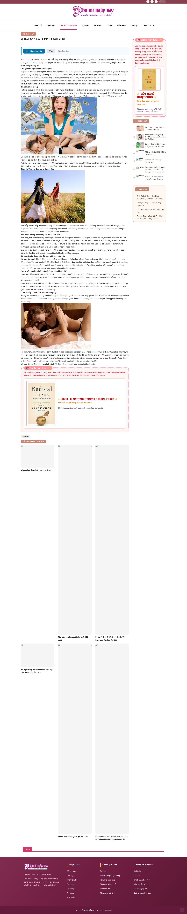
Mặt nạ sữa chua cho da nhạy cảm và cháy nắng (154, 178)
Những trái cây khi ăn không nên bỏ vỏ (155, 153)
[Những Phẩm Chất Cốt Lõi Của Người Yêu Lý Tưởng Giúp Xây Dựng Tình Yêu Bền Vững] (112, 739)
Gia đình (109, 26)
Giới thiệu (137, 871)
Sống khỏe (122, 26)
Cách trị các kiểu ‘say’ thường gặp (153, 161)
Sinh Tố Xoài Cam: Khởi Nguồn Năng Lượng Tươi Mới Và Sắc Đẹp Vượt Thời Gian (149, 197)
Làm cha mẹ (105, 888)
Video (28, 849)
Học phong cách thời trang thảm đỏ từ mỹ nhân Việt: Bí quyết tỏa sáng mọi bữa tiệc (155, 169)
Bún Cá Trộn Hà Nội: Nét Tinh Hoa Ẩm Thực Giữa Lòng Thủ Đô (149, 217)
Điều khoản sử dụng (142, 884)
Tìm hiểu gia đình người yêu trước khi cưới (73, 638)
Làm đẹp (134, 26)
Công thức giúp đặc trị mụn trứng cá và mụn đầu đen (155, 145)
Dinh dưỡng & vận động (110, 875)
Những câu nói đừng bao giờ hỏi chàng (73, 836)
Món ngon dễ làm (107, 893)
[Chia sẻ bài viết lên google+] (128, 42)
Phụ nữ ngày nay (89, 910)
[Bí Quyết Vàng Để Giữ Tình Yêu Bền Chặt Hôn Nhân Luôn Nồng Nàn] (37, 655)
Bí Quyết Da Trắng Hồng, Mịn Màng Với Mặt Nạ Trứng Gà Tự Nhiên (155, 136)
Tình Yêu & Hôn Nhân (68, 26)
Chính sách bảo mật (142, 880)
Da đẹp (103, 871)
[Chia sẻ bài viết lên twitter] (125, 42)
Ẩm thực (98, 26)
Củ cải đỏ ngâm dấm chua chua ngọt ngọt (150, 210)
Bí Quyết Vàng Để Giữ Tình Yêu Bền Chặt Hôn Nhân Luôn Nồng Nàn (37, 670)
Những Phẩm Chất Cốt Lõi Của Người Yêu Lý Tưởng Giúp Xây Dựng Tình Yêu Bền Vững (111, 838)
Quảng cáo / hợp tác (142, 893)
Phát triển (71, 897)
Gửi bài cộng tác (140, 888)
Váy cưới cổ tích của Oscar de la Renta (36, 470)
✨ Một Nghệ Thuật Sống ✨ (147, 95)
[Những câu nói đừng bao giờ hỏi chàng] (74, 739)
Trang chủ (37, 26)
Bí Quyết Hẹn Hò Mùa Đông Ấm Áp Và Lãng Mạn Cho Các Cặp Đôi (110, 638)
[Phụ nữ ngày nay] (93, 16)
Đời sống (86, 26)
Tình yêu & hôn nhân (108, 884)
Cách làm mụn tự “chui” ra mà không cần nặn (154, 128)
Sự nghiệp (51, 26)
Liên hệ (137, 875)
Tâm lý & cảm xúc (107, 880)
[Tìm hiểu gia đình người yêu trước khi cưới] (74, 540)
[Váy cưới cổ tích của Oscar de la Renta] (37, 456)
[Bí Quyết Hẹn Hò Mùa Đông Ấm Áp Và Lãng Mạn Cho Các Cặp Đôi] (112, 540)
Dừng (51, 51)
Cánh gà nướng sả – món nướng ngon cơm (149, 204)
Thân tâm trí (148, 26)
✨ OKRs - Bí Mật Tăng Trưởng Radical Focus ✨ (88, 399)
